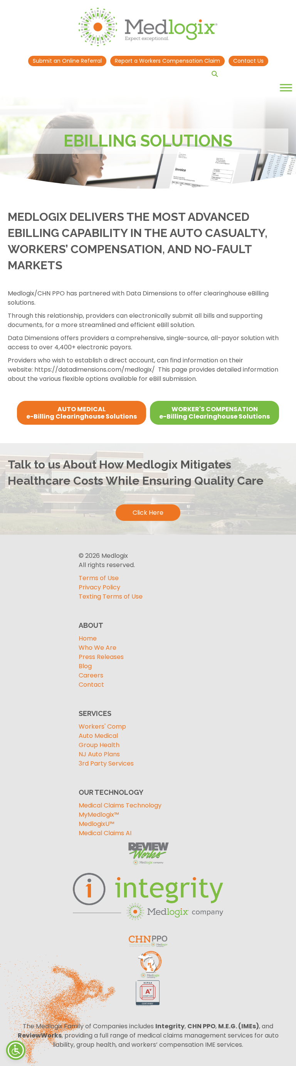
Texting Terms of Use (111, 596)
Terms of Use (99, 578)
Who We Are (97, 647)
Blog (85, 666)
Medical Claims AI (105, 833)
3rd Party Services (106, 763)
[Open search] (214, 74)
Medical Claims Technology (120, 805)
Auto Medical (98, 735)
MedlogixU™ (96, 823)
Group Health (99, 745)
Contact (91, 684)
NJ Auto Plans (99, 754)
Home (88, 638)
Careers (91, 675)
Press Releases (101, 656)
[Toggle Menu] (286, 88)
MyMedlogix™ (99, 814)
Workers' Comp (102, 726)
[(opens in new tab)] (148, 896)
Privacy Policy (99, 587)
